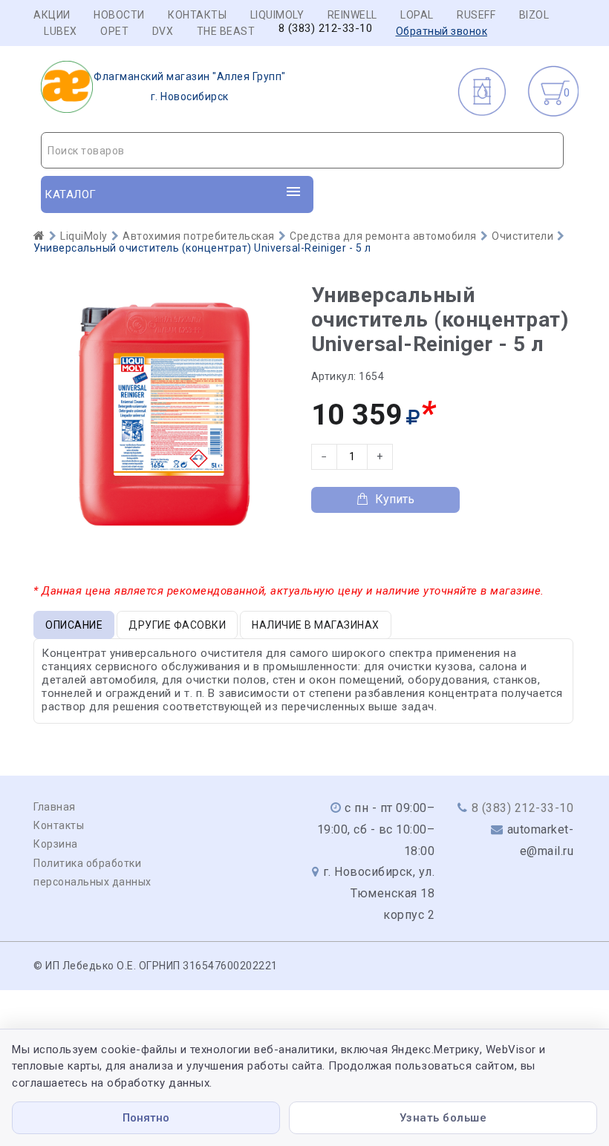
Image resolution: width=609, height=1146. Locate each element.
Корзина (55, 844)
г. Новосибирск (190, 86)
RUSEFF (476, 15)
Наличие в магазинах (316, 625)
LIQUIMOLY (277, 15)
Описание (73, 625)
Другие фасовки (177, 625)
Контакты (197, 15)
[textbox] (302, 150)
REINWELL (352, 15)
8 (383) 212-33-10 (326, 28)
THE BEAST (226, 31)
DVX (163, 31)
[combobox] (302, 150)
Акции (52, 15)
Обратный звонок (442, 31)
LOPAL (417, 15)
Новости (119, 15)
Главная (54, 807)
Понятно (146, 1117)
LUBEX (60, 31)
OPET (114, 31)
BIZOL (534, 15)
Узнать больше (443, 1117)
